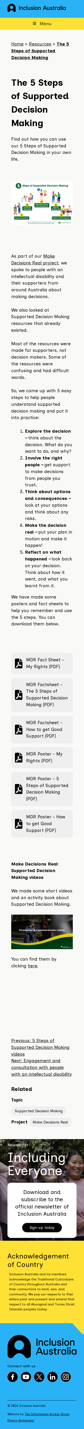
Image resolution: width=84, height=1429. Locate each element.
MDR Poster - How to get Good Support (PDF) (40, 823)
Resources (40, 44)
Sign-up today (42, 1227)
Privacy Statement (20, 1420)
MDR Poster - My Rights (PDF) (39, 757)
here (32, 966)
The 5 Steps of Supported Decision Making (40, 50)
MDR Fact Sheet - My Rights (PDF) (39, 663)
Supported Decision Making (39, 1111)
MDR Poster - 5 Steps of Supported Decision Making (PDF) (41, 789)
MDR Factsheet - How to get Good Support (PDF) (38, 729)
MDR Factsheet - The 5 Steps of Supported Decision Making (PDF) (41, 694)
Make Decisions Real (50, 1122)
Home (17, 44)
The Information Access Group (47, 1414)
